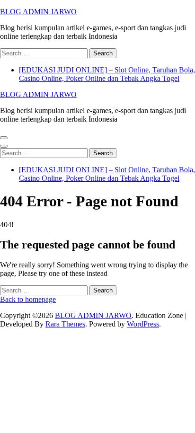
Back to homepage (28, 299)
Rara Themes (65, 324)
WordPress (143, 324)
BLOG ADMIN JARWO (38, 12)
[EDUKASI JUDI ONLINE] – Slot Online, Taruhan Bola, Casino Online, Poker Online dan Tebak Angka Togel (107, 74)
